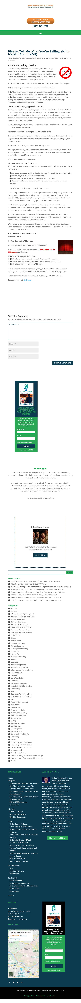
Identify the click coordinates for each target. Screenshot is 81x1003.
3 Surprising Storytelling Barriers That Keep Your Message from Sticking (38, 592)
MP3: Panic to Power (17, 859)
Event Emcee (14, 805)
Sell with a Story (17, 718)
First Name (20, 429)
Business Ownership (18, 622)
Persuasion (15, 705)
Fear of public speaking (19, 649)
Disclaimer (51, 996)
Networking (15, 689)
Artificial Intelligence (18, 619)
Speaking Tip (15, 726)
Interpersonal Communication (22, 670)
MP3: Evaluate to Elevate (19, 861)
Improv (13, 659)
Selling (13, 721)
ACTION (14, 608)
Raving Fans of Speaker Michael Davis (24, 886)
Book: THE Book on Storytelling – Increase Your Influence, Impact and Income (23, 848)
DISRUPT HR (15, 635)
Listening (14, 675)
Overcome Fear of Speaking (21, 694)
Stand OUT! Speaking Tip (60, 58)
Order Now (40, 555)
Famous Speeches (17, 646)
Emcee (13, 638)
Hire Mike (11, 809)
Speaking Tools (16, 729)
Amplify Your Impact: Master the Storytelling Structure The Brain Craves (38, 589)
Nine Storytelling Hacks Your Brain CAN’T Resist (28, 584)
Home (10, 778)
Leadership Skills (17, 673)
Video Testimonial (16, 881)
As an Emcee (14, 891)
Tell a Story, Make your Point (21, 745)
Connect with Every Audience (27, 58)
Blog (11, 868)
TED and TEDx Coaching (18, 802)
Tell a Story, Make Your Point (21, 742)
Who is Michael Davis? (18, 814)
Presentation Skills (18, 710)
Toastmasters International (21, 747)
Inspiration (15, 662)
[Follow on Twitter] (13, 982)
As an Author (14, 888)
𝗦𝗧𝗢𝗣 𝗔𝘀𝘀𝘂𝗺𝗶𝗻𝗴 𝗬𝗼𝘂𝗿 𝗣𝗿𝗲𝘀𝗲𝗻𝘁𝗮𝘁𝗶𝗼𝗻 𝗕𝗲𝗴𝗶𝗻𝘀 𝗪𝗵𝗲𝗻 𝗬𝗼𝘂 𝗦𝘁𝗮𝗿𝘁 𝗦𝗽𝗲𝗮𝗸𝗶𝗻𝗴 (41, 587)
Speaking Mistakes (18, 723)
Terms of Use (40, 996)
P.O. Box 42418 (13, 914)
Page (12, 699)
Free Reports (14, 874)
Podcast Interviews (17, 871)
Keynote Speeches (16, 799)
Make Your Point (17, 678)
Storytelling (15, 737)
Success (14, 739)
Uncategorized (16, 750)
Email (19, 436)
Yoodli (13, 761)
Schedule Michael (16, 812)
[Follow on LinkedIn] (17, 982)
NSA (12, 691)
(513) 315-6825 (21, 919)
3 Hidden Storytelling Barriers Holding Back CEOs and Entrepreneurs (36, 600)
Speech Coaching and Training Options (24, 797)
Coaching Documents (18, 817)
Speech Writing (16, 731)
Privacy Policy (29, 996)
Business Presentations (19, 624)
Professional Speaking (19, 713)
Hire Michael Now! (57, 838)
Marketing (14, 681)
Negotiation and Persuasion (21, 686)
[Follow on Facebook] (9, 982)
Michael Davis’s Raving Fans (20, 883)
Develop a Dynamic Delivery (21, 630)
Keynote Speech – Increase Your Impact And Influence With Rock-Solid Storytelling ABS (24, 791)
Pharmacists (15, 707)
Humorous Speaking (18, 657)
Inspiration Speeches (18, 665)
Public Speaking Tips (44, 58)
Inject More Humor (40, 527)
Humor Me (15, 651)
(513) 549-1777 (40, 26)
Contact (11, 895)
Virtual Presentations (19, 753)
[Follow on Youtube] (21, 982)
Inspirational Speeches (19, 667)
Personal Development (19, 702)
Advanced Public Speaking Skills (22, 614)
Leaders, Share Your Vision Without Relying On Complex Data (34, 595)
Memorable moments (19, 683)
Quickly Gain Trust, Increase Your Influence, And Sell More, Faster (35, 581)
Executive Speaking (18, 643)
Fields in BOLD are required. (24, 442)
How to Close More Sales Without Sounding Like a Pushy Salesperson (37, 597)
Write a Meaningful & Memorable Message (27, 755)
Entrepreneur (16, 640)
